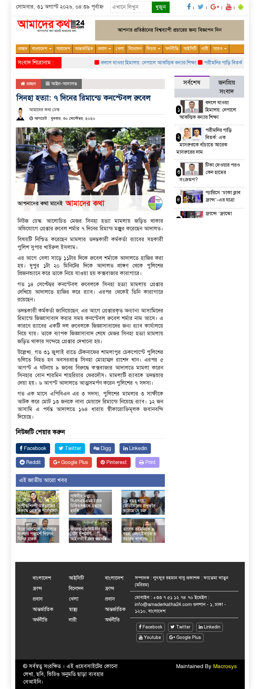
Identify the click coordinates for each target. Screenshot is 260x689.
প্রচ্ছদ (22, 48)
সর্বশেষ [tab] (191, 83)
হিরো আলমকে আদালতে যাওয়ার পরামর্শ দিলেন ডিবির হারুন (36, 534)
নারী (204, 48)
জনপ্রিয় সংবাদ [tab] (226, 87)
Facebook (34, 448)
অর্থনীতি (172, 48)
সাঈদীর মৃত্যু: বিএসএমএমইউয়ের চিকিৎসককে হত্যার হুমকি (86, 503)
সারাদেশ (63, 48)
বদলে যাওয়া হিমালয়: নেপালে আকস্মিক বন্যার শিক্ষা (142, 63)
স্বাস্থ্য (73, 609)
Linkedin (137, 448)
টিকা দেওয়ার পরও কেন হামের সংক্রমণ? (209, 172)
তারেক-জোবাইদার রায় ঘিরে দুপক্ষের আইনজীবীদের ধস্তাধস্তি (88, 534)
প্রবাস (103, 48)
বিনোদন (135, 48)
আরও (218, 48)
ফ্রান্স (37, 588)
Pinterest (116, 462)
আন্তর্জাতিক (84, 48)
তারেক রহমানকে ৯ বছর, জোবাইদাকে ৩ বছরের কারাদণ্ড (139, 534)
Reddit (33, 462)
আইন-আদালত (64, 84)
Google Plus (74, 462)
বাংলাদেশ (40, 48)
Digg (105, 448)
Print (150, 462)
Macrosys (225, 666)
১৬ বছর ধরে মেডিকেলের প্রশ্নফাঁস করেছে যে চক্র (139, 505)
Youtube (152, 637)
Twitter (72, 448)
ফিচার (151, 48)
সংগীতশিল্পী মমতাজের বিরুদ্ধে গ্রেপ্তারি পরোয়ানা (36, 508)
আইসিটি (190, 48)
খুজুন (160, 7)
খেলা (120, 48)
